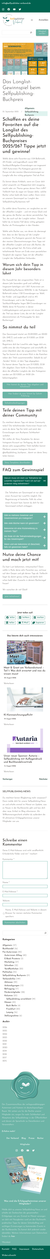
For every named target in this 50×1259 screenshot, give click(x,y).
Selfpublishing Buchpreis (14, 975)
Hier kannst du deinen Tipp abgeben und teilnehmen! (25, 386)
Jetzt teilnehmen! (12, 596)
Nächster (43, 779)
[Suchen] (31, 32)
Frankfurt (10, 1009)
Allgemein (7, 945)
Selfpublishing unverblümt (18, 999)
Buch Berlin (11, 1006)
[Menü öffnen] (31, 20)
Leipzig (9, 1012)
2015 (5, 1061)
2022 (5, 1041)
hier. (13, 1236)
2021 (5, 1044)
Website (6, 901)
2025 (5, 1031)
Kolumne (8, 996)
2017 (5, 1058)
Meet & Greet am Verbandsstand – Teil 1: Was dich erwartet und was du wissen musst (24, 670)
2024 (5, 1034)
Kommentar (8, 859)
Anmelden (43, 20)
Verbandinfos (9, 979)
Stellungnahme (11, 1016)
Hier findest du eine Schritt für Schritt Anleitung (25, 395)
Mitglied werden (42, 32)
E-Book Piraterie (12, 959)
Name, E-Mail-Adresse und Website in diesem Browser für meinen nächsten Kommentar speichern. (26, 913)
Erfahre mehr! (8, 1131)
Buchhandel (8, 949)
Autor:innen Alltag (13, 955)
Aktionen (8, 982)
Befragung (9, 989)
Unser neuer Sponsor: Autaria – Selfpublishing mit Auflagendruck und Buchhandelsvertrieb (23, 759)
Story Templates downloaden (17, 463)
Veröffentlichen (11, 969)
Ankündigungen (11, 986)
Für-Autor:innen (10, 952)
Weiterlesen (9, 683)
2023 (5, 1038)
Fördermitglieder (12, 992)
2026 (5, 1027)
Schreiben (9, 965)
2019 (5, 1051)
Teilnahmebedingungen (15, 403)
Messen (7, 1002)
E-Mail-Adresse (10, 892)
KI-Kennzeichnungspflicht (18, 715)
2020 (5, 1048)
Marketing (9, 962)
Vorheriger (8, 779)
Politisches (7, 972)
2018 (5, 1054)
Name (6, 882)
